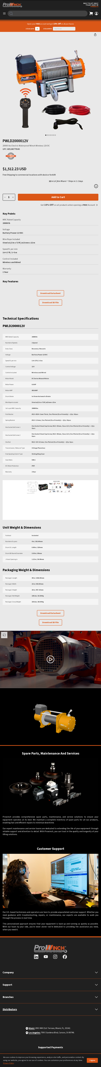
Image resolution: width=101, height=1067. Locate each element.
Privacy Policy (8, 1063)
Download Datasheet (50, 293)
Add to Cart (58, 197)
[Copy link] (95, 34)
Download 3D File (50, 302)
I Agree (92, 1060)
